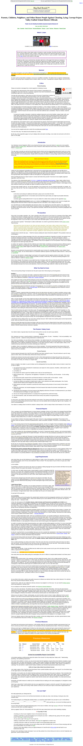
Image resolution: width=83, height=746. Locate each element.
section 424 (17, 251)
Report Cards (62, 28)
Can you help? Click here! (41, 26)
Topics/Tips (32, 740)
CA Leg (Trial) (48, 740)
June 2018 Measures (40, 738)
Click (50, 46)
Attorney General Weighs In (44, 586)
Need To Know (28, 28)
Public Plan (39, 739)
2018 (58, 145)
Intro (18, 28)
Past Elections (49, 738)
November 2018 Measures (28, 738)
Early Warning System (17, 739)
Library (56, 739)
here (47, 129)
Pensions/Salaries (37, 28)
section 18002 (19, 246)
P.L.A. (42, 740)
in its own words (33, 287)
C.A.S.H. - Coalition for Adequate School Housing (43, 180)
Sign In (81, 2)
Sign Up (15, 1)
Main (19, 738)
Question (22, 28)
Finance (43, 28)
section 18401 (42, 245)
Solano (13, 534)
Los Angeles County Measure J (63, 484)
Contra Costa (60, 533)
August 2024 (23, 146)
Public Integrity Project (52, 606)
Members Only (66, 738)
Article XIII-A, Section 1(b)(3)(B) (36, 277)
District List (26, 739)
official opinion (66, 583)
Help (21, 56)
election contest (29, 257)
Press (60, 739)
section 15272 (47, 237)
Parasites (68, 739)
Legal (47, 28)
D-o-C (38, 740)
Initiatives (14, 738)
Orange (65, 533)
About (63, 739)
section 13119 (65, 221)
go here (19, 197)
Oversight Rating (58, 738)
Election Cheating (38, 617)
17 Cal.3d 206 (14, 252)
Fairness (51, 28)
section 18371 (62, 246)
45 (23, 279)
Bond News (32, 739)
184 (29, 281)
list (51, 260)
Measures (56, 28)
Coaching (45, 739)
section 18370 (44, 246)
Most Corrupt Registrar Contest (62, 163)
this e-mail (53, 727)
